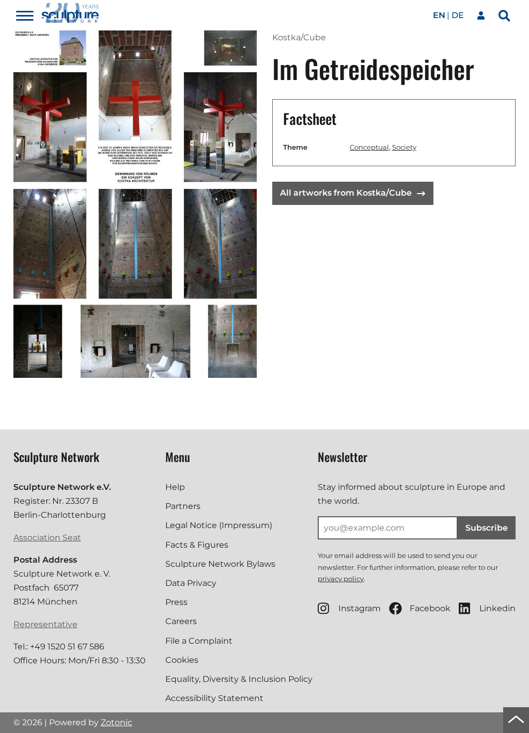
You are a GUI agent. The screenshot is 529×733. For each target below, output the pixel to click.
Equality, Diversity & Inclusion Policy (239, 679)
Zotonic (116, 722)
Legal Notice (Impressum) (218, 525)
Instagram (359, 608)
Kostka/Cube (299, 37)
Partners (182, 506)
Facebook (430, 608)
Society (404, 147)
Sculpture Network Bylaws (220, 564)
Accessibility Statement (214, 698)
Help (175, 487)
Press (176, 602)
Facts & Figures (196, 545)
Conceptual (369, 147)
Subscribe (486, 528)
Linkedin (497, 608)
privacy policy (341, 579)
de (458, 15)
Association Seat (47, 538)
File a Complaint (198, 641)
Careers (181, 621)
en (439, 15)
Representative (45, 624)
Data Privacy (190, 583)
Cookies (181, 660)
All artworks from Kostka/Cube (346, 193)
